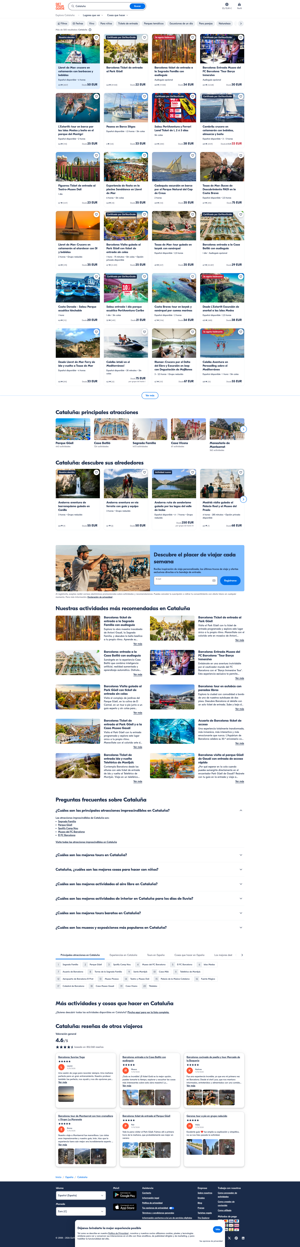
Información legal (150, 1198)
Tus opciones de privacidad (155, 1208)
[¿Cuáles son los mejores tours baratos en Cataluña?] (241, 913)
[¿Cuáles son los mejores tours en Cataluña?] (241, 854)
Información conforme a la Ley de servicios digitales (167, 1218)
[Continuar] (243, 429)
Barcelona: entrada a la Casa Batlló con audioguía (144, 1059)
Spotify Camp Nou (68, 828)
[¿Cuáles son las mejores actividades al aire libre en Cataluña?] (241, 884)
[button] (78, 61)
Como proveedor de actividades (227, 1195)
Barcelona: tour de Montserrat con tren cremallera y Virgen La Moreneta (85, 1118)
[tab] (80, 955)
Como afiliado (224, 1210)
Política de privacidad (152, 1203)
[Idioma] (226, 4)
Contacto (146, 1193)
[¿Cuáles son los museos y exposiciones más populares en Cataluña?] (241, 927)
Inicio (58, 1177)
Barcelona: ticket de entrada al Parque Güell (146, 1116)
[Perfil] (239, 4)
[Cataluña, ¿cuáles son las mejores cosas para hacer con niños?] (241, 869)
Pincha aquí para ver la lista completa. (148, 1012)
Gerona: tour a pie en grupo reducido (207, 1116)
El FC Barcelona (66, 835)
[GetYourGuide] (60, 6)
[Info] (90, 30)
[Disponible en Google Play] (125, 1195)
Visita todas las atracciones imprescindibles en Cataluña (86, 842)
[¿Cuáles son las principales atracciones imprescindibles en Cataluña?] (241, 810)
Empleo (201, 1198)
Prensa (201, 1208)
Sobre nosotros (205, 1193)
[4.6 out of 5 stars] (65, 1047)
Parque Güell (65, 825)
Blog (200, 1203)
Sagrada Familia (67, 821)
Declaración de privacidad (100, 597)
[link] (78, 61)
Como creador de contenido (226, 1203)
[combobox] (99, 6)
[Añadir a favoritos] (96, 37)
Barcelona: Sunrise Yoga (71, 1057)
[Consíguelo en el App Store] (125, 1207)
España (69, 1177)
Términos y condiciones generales (158, 1213)
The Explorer (204, 1218)
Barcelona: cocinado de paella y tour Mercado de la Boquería (213, 1059)
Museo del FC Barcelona (71, 831)
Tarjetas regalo (205, 1213)
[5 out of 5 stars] (85, 1061)
